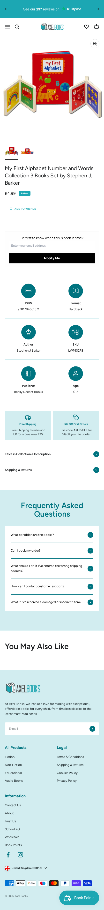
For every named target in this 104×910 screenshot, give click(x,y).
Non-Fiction (13, 765)
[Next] (98, 9)
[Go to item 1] (11, 152)
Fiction (10, 757)
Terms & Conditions (70, 757)
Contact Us (13, 805)
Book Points (13, 845)
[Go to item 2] (27, 152)
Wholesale (12, 837)
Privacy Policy (67, 780)
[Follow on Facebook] (8, 854)
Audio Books (14, 780)
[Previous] (6, 9)
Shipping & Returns (70, 765)
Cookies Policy (67, 773)
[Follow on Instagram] (20, 854)
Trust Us (10, 821)
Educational (13, 773)
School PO (12, 829)
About (9, 813)
